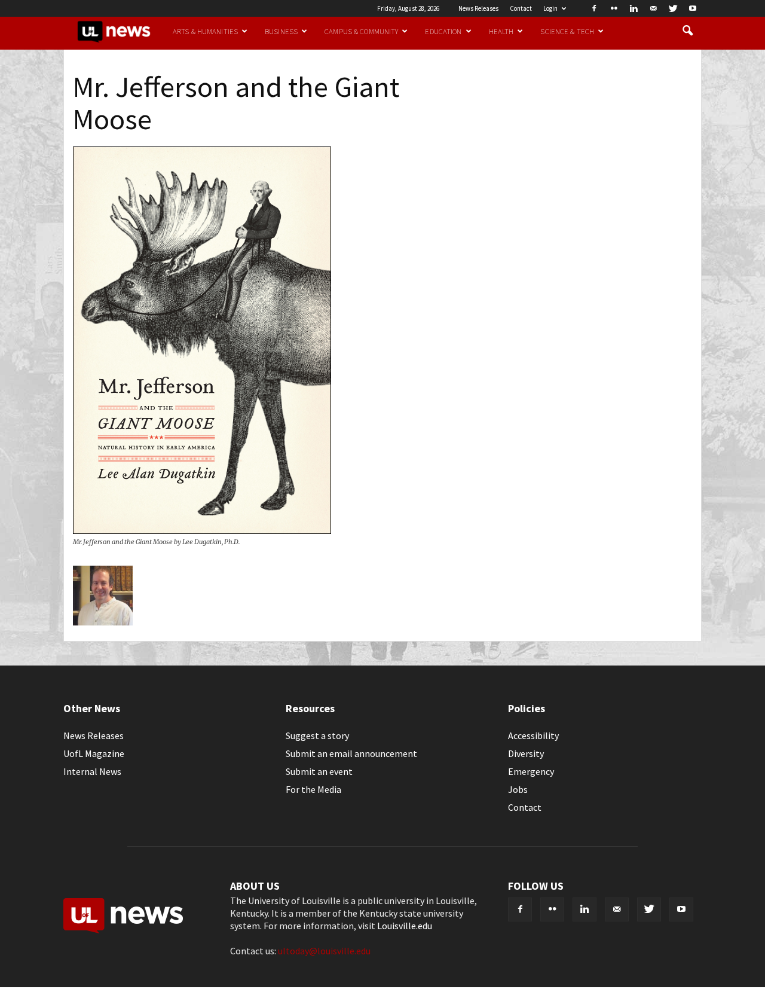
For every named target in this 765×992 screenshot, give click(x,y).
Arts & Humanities (205, 31)
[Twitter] (673, 8)
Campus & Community (361, 31)
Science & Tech (567, 31)
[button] (687, 31)
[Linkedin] (633, 8)
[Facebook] (594, 8)
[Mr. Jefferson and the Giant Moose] (202, 530)
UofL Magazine (93, 753)
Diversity (526, 753)
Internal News (92, 771)
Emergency (531, 771)
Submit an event (319, 771)
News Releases (478, 8)
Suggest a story (317, 735)
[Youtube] (693, 8)
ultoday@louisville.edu (324, 951)
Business (281, 31)
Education (443, 31)
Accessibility (533, 735)
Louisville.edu (404, 926)
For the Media (313, 789)
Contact (521, 8)
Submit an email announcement (351, 753)
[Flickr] (614, 8)
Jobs (518, 789)
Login (550, 8)
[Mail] (653, 8)
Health (501, 31)
